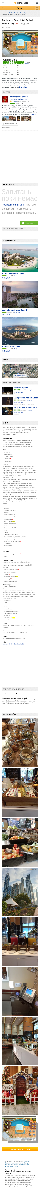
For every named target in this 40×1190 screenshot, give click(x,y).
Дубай (8, 27)
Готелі (19, 8)
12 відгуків (29, 400)
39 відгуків (17, 275)
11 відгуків (29, 390)
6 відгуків (29, 410)
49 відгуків (17, 348)
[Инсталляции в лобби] (11, 118)
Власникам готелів (17, 1163)
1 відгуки (27, 63)
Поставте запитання (13, 204)
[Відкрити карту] (20, 378)
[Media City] (3, 118)
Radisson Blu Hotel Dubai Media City (13, 644)
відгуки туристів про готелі (21, 1170)
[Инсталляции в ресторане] (14, 118)
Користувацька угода (11, 1166)
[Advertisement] (20, 153)
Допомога (27, 1161)
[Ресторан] (18, 118)
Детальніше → (24, 87)
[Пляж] (7, 118)
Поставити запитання (30, 223)
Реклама (7, 1163)
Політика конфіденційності (21, 1165)
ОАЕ (3, 27)
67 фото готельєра (31, 55)
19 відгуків (17, 312)
